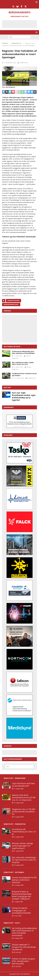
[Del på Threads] (35, 92)
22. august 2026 (19, 837)
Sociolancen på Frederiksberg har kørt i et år (24, 831)
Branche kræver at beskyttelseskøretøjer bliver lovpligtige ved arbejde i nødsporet (22, 895)
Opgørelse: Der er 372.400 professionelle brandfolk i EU (23, 811)
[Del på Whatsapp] (22, 92)
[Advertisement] (21, 23)
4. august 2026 (18, 938)
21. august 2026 (19, 789)
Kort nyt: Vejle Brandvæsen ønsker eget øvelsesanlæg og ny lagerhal (24, 396)
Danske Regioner (13, 300)
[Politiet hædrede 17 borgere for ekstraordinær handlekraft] (6, 947)
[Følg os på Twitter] (25, 6)
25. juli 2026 (17, 966)
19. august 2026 (19, 803)
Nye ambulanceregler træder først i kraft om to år (23, 363)
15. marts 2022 (19, 378)
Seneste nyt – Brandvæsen (14, 778)
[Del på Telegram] (28, 92)
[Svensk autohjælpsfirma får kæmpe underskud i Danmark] (6, 879)
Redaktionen (23, 63)
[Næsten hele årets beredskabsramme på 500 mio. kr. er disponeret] (6, 797)
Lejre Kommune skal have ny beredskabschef (23, 784)
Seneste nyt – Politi (12, 923)
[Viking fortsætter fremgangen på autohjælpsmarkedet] (6, 910)
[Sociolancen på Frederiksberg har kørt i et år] (6, 831)
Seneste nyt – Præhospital (15, 824)
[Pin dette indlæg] (13, 92)
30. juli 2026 (17, 952)
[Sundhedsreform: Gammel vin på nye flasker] (6, 376)
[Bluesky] (17, 6)
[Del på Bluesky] (31, 92)
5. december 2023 (10, 63)
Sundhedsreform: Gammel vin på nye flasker (24, 374)
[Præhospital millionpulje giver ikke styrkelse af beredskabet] (6, 354)
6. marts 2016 (18, 367)
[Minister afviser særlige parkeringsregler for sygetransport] (6, 845)
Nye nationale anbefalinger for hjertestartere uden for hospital (24, 859)
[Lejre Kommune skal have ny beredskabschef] (6, 785)
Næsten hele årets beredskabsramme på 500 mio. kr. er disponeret (23, 797)
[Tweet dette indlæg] (6, 92)
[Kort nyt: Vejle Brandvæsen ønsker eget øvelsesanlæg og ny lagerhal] (6, 395)
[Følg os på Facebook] (21, 6)
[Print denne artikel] (19, 92)
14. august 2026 (19, 817)
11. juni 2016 (18, 356)
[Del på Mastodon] (25, 92)
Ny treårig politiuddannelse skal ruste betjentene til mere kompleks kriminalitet (24, 932)
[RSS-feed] (13, 6)
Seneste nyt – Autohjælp (14, 872)
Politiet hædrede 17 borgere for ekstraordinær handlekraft (24, 947)
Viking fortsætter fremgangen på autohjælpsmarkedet (21, 910)
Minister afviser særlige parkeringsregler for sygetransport (22, 845)
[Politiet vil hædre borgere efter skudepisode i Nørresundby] (6, 961)
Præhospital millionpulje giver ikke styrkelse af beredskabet (23, 352)
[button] (36, 2)
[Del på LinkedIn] (9, 92)
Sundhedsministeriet (11, 304)
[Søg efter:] (19, 37)
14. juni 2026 (17, 916)
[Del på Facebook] (3, 92)
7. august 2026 (18, 902)
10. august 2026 (19, 885)
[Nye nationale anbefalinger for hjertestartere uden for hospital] (6, 859)
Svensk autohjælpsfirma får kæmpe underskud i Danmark (24, 880)
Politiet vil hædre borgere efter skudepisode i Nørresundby (23, 961)
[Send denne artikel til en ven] (16, 92)
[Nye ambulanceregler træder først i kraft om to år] (6, 365)
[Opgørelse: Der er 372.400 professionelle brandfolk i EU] (6, 811)
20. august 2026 (19, 865)
